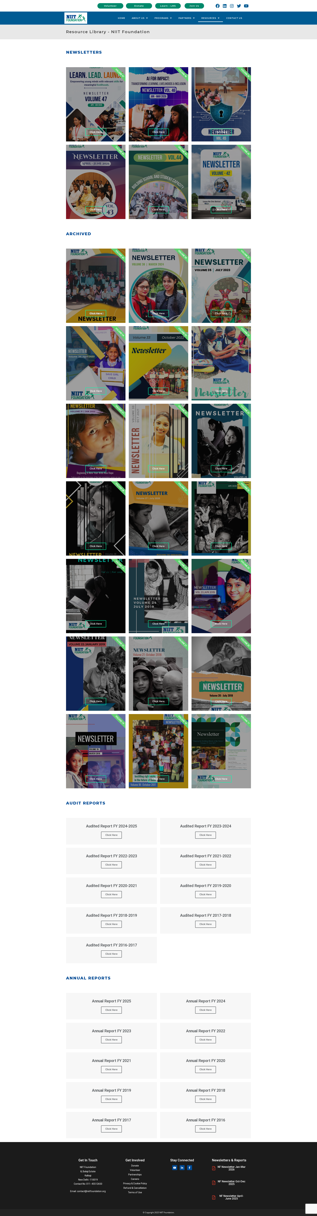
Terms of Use (135, 1192)
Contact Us (234, 18)
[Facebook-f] (189, 1167)
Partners (184, 18)
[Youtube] (246, 6)
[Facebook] (217, 6)
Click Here (96, 132)
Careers (135, 1179)
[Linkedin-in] (182, 1167)
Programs (161, 18)
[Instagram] (232, 6)
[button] (110, 6)
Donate (135, 1165)
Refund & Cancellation (135, 1188)
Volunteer (135, 1170)
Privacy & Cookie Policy (135, 1183)
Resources (208, 18)
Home (121, 18)
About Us (138, 18)
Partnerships (135, 1174)
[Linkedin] (225, 6)
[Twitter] (239, 6)
